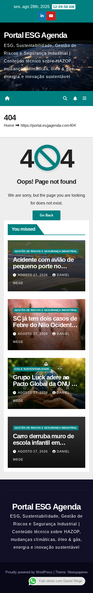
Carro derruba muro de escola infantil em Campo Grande (43, 443)
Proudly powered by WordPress (29, 572)
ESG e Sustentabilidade (31, 369)
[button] (65, 98)
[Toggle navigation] (84, 98)
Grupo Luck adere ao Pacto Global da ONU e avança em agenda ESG (44, 384)
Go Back (46, 215)
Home (9, 125)
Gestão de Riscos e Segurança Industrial (45, 251)
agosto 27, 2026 (33, 275)
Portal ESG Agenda (35, 35)
